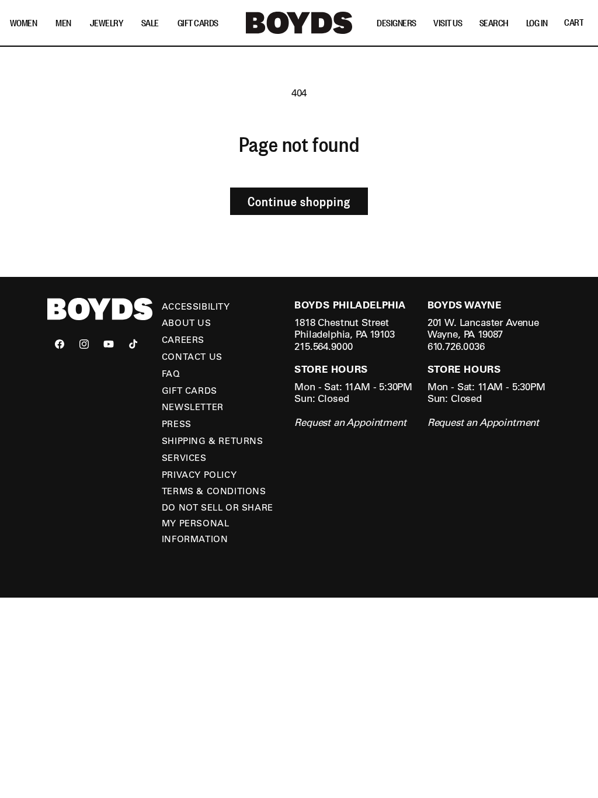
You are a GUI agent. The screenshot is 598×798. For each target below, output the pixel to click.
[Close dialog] (512, 299)
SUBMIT (412, 459)
